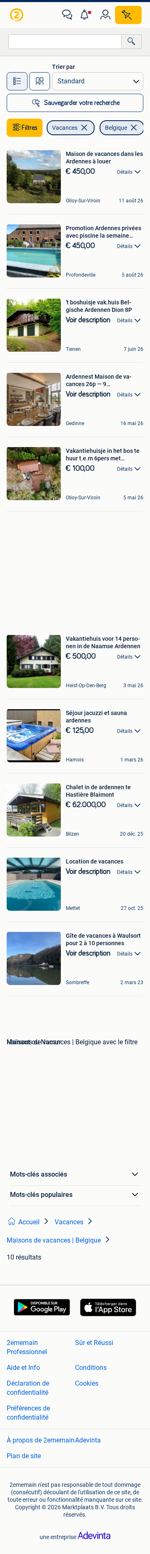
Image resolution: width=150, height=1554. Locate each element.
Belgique (116, 127)
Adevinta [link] (88, 1440)
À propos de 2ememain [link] (41, 1440)
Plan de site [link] (24, 1456)
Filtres (30, 127)
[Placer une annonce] (128, 15)
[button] (86, 15)
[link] (17, 15)
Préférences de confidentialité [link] (28, 1412)
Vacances (65, 127)
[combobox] (65, 41)
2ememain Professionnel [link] (27, 1347)
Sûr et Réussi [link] (94, 1343)
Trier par (63, 66)
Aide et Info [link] (23, 1368)
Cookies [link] (86, 1383)
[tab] (17, 81)
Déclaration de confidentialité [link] (28, 1387)
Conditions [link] (91, 1368)
